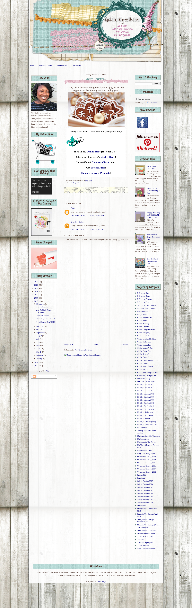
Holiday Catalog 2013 (145, 388)
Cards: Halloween (144, 342)
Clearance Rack (100, 162)
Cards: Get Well (143, 336)
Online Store (93, 151)
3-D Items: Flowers (144, 299)
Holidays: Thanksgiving (146, 421)
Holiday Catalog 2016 (145, 397)
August (39, 336)
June (38, 342)
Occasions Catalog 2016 (146, 466)
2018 (36, 292)
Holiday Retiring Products (95, 173)
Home (32, 66)
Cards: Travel (142, 363)
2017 (36, 295)
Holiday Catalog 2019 (145, 406)
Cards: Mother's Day (145, 348)
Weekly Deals (107, 157)
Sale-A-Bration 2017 (145, 493)
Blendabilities (142, 311)
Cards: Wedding (143, 369)
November (40, 326)
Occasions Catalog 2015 (146, 463)
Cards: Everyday (143, 333)
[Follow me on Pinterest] (147, 152)
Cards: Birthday (143, 324)
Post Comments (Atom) (83, 350)
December (40, 304)
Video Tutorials (143, 546)
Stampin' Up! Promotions (146, 530)
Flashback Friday (143, 379)
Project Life (141, 475)
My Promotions (143, 439)
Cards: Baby (142, 321)
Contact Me (76, 66)
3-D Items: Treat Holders (146, 305)
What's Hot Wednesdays (146, 549)
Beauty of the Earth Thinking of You (153, 190)
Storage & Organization (146, 533)
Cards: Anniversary (144, 318)
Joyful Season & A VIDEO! (46, 322)
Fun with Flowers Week (146, 382)
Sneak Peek (141, 506)
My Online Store (45, 66)
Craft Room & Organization (147, 373)
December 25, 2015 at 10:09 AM (87, 216)
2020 (36, 285)
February (40, 355)
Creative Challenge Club (146, 376)
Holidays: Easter (143, 418)
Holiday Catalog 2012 (145, 385)
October (39, 329)
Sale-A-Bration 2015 (145, 487)
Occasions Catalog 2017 (146, 469)
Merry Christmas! (42, 307)
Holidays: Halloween (145, 412)
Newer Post (68, 345)
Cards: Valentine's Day (145, 366)
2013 (36, 366)
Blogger (49, 371)
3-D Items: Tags (143, 302)
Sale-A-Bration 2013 (145, 481)
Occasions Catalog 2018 (146, 472)
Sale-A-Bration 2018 (145, 496)
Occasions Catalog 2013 (146, 457)
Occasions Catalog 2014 (146, 460)
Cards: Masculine (144, 345)
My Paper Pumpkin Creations (148, 436)
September (40, 333)
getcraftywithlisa (77, 222)
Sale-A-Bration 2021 (145, 503)
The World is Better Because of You (153, 237)
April (38, 349)
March (39, 352)
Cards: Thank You (144, 357)
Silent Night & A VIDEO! (45, 319)
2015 (36, 301)
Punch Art (141, 478)
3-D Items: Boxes (143, 296)
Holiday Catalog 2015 (145, 394)
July (38, 339)
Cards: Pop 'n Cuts (144, 351)
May (38, 346)
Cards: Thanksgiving (145, 360)
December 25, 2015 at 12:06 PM (87, 229)
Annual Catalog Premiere (146, 308)
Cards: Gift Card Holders (146, 339)
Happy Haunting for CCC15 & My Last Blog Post (153, 215)
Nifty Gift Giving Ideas (146, 454)
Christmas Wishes (42, 316)
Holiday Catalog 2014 (145, 391)
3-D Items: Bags (143, 293)
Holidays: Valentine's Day (147, 424)
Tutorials (140, 539)
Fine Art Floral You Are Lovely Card (153, 261)
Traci (73, 208)
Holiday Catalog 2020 (145, 409)
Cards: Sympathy (143, 354)
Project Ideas (98, 167)
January (39, 358)
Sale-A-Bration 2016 (145, 490)
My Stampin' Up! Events (146, 442)
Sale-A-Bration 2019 (145, 500)
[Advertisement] (96, 322)
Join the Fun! (62, 66)
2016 (36, 298)
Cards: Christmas (143, 327)
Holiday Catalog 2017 (145, 400)
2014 (36, 363)
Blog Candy (142, 314)
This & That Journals (145, 536)
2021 (36, 282)
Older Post (124, 345)
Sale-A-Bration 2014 (145, 484)
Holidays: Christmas (77, 183)
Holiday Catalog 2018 (145, 403)
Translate (153, 103)
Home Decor (142, 428)
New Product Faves (144, 451)
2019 (36, 288)
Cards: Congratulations (146, 330)
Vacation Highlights (145, 543)
